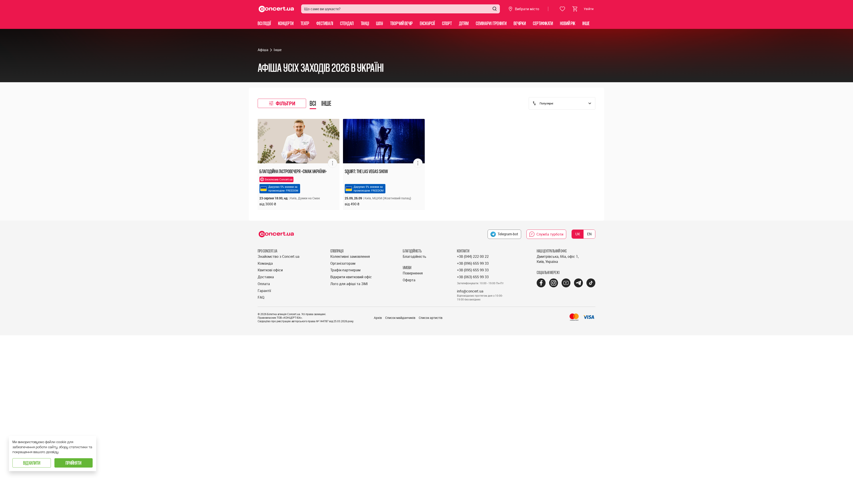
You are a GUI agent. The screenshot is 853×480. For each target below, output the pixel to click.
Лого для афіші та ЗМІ (349, 283)
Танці (365, 23)
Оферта (409, 280)
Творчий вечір (401, 23)
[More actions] (332, 163)
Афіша (263, 49)
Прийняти (73, 463)
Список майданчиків (400, 318)
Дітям (464, 23)
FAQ (261, 297)
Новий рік (567, 23)
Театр (305, 23)
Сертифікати (543, 23)
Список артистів (430, 318)
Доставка (266, 276)
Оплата (264, 283)
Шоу (379, 23)
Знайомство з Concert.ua (278, 256)
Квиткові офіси (270, 270)
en (589, 234)
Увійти (589, 9)
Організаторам (342, 263)
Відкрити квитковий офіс (351, 276)
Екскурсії (427, 23)
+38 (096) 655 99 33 (473, 263)
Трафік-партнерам (345, 270)
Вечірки (520, 23)
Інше (586, 23)
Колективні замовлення (350, 256)
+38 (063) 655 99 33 (473, 276)
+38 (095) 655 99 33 (473, 270)
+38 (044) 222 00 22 (473, 256)
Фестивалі (324, 23)
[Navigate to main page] (276, 9)
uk (577, 234)
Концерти (285, 23)
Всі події (264, 23)
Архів (378, 318)
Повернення (413, 273)
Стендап (347, 23)
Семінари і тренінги (491, 23)
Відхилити (31, 463)
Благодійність (414, 256)
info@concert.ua (470, 291)
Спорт (447, 23)
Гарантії (264, 290)
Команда (265, 263)
